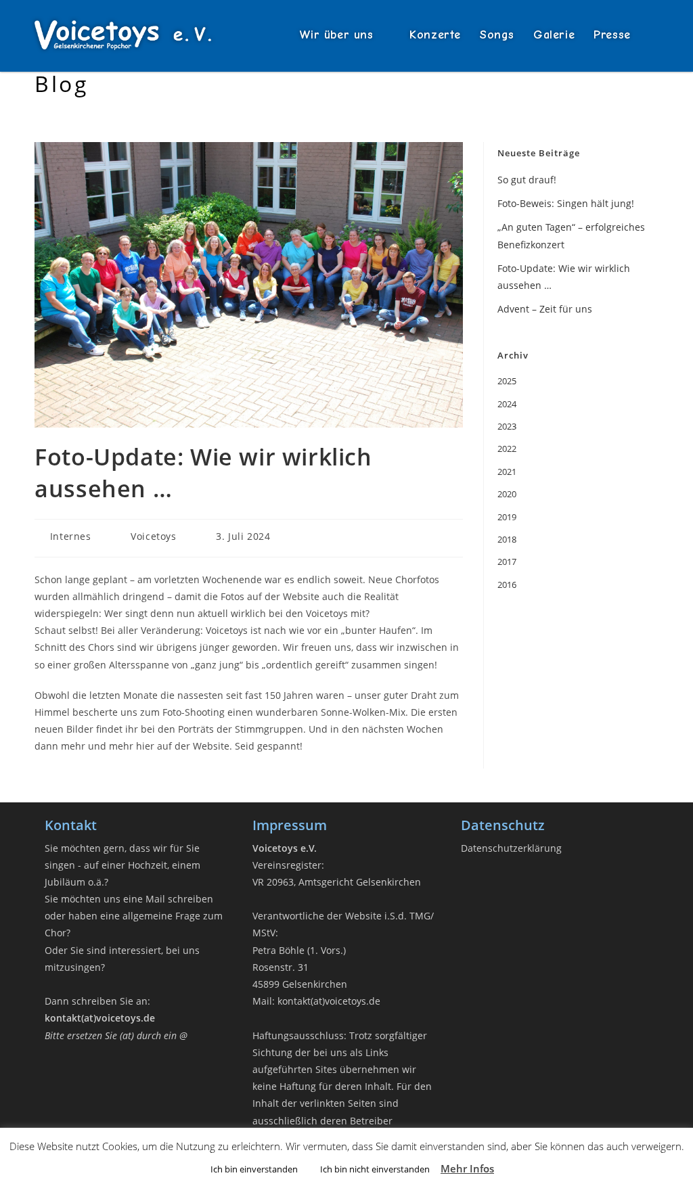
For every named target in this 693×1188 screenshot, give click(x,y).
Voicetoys (153, 536)
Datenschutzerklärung (511, 848)
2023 (506, 426)
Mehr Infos (467, 1168)
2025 (506, 381)
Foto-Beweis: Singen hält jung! (565, 203)
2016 (506, 584)
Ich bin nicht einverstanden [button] (375, 1169)
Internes (70, 536)
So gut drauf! (526, 179)
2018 (506, 539)
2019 (506, 517)
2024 (506, 404)
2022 (506, 448)
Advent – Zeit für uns (544, 308)
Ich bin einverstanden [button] (254, 1169)
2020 (506, 494)
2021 (506, 471)
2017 (506, 561)
